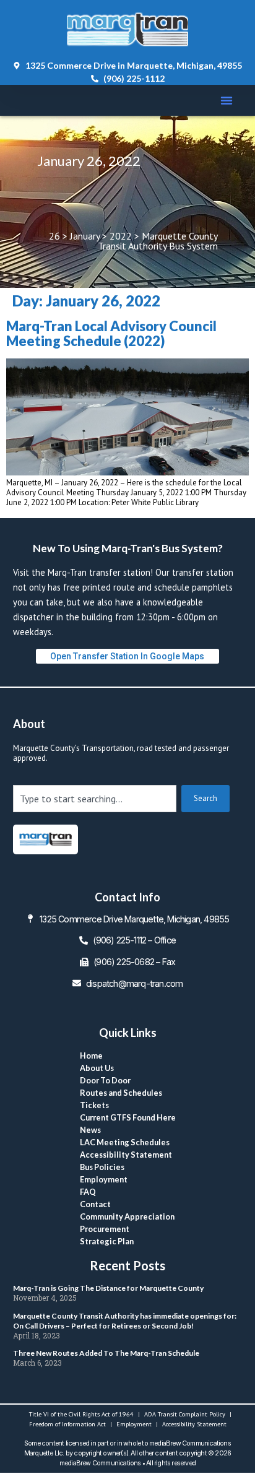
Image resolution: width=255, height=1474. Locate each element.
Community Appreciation (127, 1216)
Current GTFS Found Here (128, 1117)
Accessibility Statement (126, 1155)
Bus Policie (102, 1167)
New (90, 1130)
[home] (45, 839)
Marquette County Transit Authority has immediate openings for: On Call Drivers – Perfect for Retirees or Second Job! (124, 1320)
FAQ (88, 1192)
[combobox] (94, 798)
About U (97, 1068)
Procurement (104, 1229)
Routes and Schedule (121, 1093)
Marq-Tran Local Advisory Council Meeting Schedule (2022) (111, 333)
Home (91, 1055)
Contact (95, 1204)
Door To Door (105, 1080)
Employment (103, 1179)
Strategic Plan (107, 1241)
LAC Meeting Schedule (125, 1142)
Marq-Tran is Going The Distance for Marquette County (108, 1288)
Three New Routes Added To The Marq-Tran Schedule (106, 1353)
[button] (226, 100)
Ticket (94, 1105)
